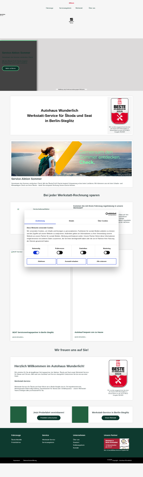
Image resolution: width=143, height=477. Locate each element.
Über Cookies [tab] (103, 221)
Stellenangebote (78, 445)
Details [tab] (71, 221)
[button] (3, 64)
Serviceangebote (65, 8)
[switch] (60, 252)
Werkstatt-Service (48, 440)
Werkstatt (79, 8)
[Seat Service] (71, 20)
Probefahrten (16, 442)
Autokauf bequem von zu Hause (89, 332)
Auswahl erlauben (71, 261)
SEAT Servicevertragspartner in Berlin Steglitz (33, 332)
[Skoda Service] (2, 15)
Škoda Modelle (16, 440)
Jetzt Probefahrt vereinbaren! (48, 412)
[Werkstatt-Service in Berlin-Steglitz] (80, 414)
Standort (76, 442)
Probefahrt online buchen (49, 418)
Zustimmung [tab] (40, 221)
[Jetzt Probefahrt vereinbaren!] (18, 414)
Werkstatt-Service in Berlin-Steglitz (110, 412)
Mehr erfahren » (18, 337)
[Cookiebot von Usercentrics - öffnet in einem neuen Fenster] (107, 214)
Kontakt (76, 448)
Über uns (92, 8)
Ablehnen (41, 261)
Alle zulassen (101, 261)
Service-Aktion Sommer (26, 178)
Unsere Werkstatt (110, 418)
